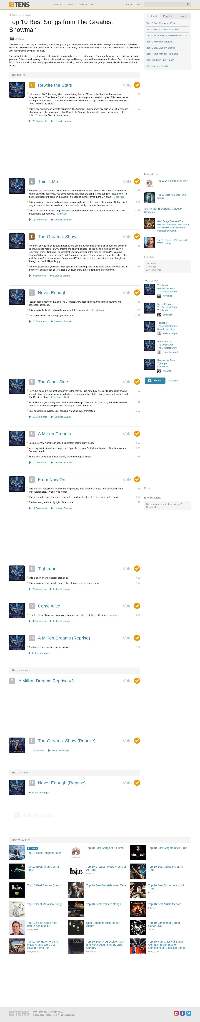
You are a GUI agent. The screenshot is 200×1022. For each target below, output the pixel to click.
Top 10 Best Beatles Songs (44, 885)
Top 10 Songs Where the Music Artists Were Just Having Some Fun (42, 944)
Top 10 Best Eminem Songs (103, 904)
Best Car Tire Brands (157, 66)
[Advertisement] (74, 152)
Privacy (43, 1012)
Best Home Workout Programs (162, 53)
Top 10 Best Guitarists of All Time (165, 868)
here (157, 507)
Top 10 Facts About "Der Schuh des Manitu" (42, 924)
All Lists (58, 4)
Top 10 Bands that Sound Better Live (164, 924)
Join (138, 4)
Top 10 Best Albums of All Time (43, 868)
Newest (70, 4)
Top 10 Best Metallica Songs (44, 904)
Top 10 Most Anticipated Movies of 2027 (166, 35)
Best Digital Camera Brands (160, 47)
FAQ (61, 1012)
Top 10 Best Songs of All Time (105, 847)
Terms (36, 1012)
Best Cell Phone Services (159, 41)
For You (95, 4)
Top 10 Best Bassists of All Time (106, 885)
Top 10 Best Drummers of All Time (166, 887)
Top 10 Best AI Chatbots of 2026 (162, 29)
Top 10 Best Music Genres (164, 904)
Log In (129, 4)
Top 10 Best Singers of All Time (167, 847)
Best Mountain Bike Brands (160, 60)
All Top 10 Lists (15, 15)
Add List (82, 4)
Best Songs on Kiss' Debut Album (102, 924)
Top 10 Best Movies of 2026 (160, 23)
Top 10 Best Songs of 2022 (44, 852)
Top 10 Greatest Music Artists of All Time (106, 868)
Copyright (53, 1012)
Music (28, 15)
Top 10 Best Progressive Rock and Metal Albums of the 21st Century (105, 944)
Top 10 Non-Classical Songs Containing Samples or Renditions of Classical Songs (166, 944)
